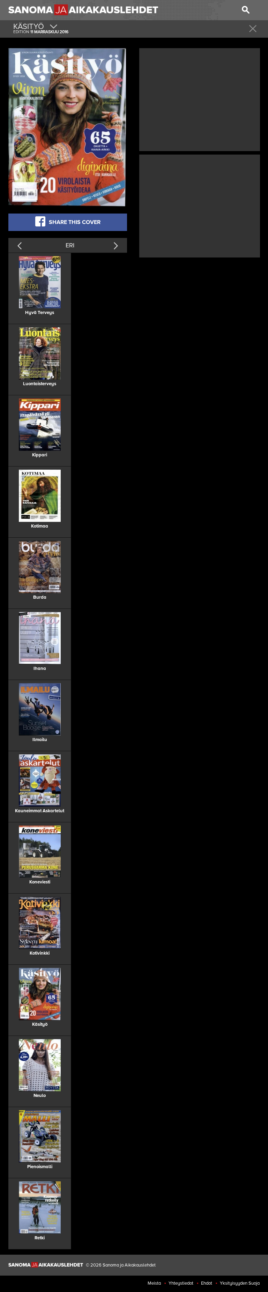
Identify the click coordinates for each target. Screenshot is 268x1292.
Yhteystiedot (181, 1283)
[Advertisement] (199, 99)
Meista (154, 1283)
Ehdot (206, 1283)
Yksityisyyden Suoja (240, 1283)
